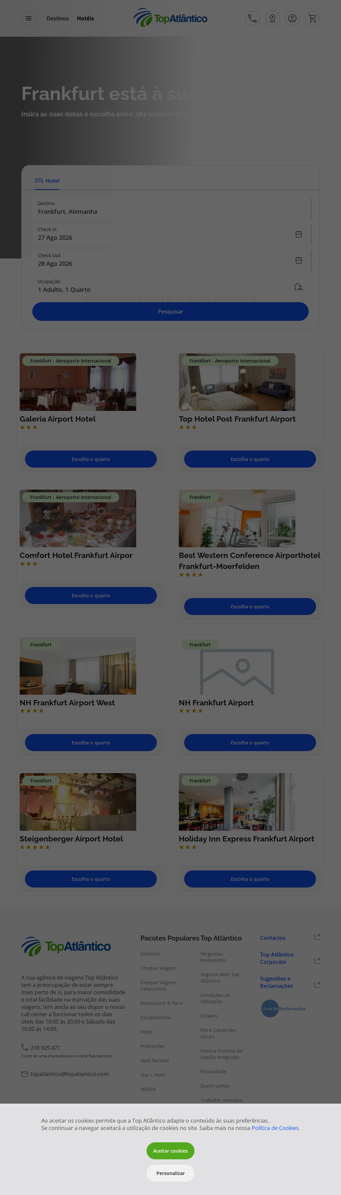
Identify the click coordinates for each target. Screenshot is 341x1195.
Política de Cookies (275, 1128)
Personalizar (171, 1173)
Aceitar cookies (170, 1151)
